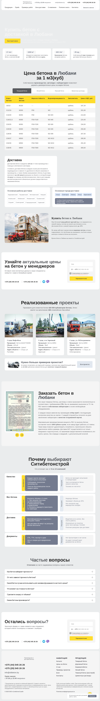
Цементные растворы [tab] (78, 91)
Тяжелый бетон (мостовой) (85, 673)
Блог (58, 673)
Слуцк (58, 194)
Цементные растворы (83, 676)
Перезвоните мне (81, 278)
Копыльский (11, 198)
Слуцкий (10, 202)
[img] (13, 2)
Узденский (41, 202)
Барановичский (12, 195)
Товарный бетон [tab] (22, 91)
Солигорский (20, 202)
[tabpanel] (50, 122)
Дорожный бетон (81, 664)
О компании (52, 7)
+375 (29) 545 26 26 (73, 2)
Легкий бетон (80, 670)
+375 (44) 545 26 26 (89, 2)
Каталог (59, 661)
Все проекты (84, 364)
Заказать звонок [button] (88, 7)
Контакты (75, 7)
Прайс (17, 7)
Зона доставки (40, 7)
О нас (58, 667)
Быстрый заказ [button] (12, 41)
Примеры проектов (63, 670)
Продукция (8, 7)
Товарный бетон (81, 661)
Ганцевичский (23, 195)
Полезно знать (64, 7)
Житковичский (34, 195)
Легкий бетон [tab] (41, 91)
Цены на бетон (61, 664)
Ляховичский (31, 198)
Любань (73, 194)
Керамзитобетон (81, 667)
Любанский (21, 198)
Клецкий (43, 195)
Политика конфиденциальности (65, 691)
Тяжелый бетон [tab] (59, 91)
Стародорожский (30, 202)
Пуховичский (40, 198)
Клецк (80, 194)
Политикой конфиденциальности (80, 274)
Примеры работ (27, 7)
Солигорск (65, 194)
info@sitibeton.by (60, 2)
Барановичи (87, 194)
